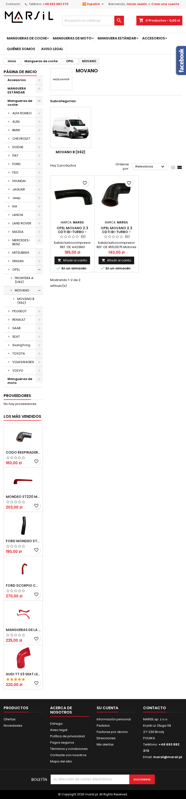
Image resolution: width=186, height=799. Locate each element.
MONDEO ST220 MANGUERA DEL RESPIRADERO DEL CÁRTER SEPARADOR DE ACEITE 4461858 (23, 497)
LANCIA (17, 215)
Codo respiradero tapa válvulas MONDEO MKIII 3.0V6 (23, 452)
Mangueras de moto (72, 38)
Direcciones (106, 738)
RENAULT (18, 319)
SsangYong (21, 345)
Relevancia (150, 167)
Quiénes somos (21, 48)
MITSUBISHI (20, 252)
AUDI (16, 121)
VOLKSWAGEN (23, 362)
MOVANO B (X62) (25, 301)
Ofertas (10, 719)
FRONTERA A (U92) (24, 280)
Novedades (13, 725)
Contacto (13, 4)
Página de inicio (20, 72)
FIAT (15, 155)
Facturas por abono (112, 732)
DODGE (17, 147)
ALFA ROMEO (22, 113)
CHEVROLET (21, 138)
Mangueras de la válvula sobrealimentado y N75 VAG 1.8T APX (23, 630)
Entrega (56, 723)
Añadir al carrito (72, 260)
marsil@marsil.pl (167, 757)
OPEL (16, 269)
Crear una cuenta (165, 4)
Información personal (114, 719)
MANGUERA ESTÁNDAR (117, 38)
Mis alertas (105, 744)
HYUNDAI (19, 181)
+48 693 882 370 (55, 4)
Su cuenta (107, 708)
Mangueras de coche (27, 38)
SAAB (16, 328)
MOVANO (22, 290)
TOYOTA (18, 353)
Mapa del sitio (61, 761)
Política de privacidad (67, 736)
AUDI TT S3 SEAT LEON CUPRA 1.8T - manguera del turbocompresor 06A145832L (23, 674)
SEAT (16, 336)
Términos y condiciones (69, 748)
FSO (15, 172)
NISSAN (17, 261)
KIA (14, 206)
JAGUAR (18, 189)
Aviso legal (52, 48)
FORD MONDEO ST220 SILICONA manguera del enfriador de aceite (23, 541)
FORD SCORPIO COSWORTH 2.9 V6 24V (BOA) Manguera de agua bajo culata (23, 585)
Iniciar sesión (137, 4)
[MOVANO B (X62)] (70, 127)
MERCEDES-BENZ (21, 242)
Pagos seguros (62, 742)
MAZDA (17, 231)
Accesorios (153, 38)
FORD (16, 164)
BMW (16, 130)
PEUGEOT (19, 311)
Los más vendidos (22, 416)
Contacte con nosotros (68, 755)
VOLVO (17, 370)
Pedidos (103, 725)
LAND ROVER (21, 223)
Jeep (16, 198)
